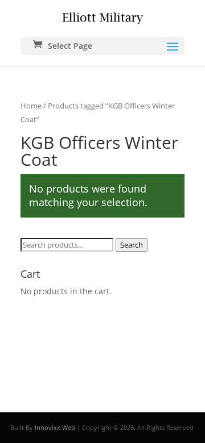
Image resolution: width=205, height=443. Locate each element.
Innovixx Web (55, 427)
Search (131, 245)
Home (31, 106)
